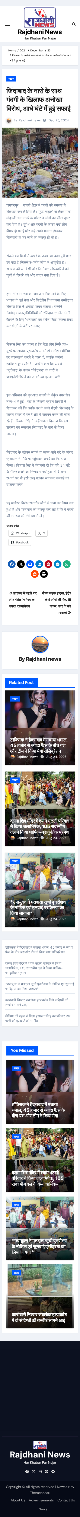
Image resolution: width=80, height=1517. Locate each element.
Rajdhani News (40, 32)
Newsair (63, 1487)
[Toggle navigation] (7, 24)
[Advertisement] (40, 1390)
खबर (11, 79)
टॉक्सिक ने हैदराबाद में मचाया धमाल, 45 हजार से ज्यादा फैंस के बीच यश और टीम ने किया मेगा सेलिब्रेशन (39, 745)
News (43, 1509)
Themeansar (39, 1493)
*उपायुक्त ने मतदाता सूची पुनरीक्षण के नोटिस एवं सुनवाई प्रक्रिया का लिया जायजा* (38, 907)
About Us (18, 1500)
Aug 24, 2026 (56, 757)
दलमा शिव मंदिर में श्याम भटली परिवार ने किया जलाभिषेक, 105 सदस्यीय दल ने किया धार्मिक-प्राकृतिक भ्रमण (39, 826)
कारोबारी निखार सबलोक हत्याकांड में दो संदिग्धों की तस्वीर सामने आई (39, 1317)
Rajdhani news (30, 120)
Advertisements (41, 1500)
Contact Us (66, 1500)
